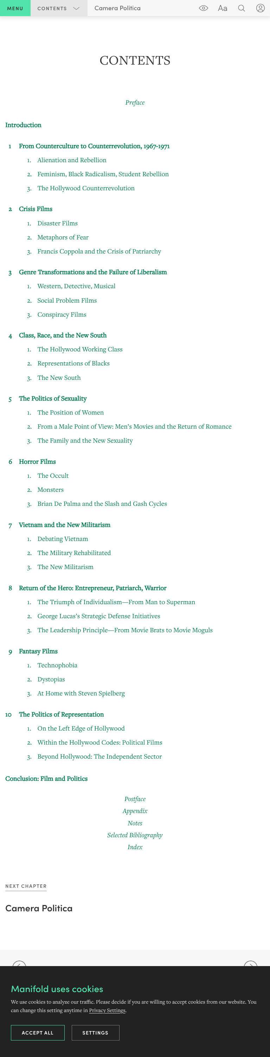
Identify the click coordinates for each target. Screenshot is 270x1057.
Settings (96, 1032)
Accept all (38, 1032)
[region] (135, 451)
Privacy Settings (107, 1010)
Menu (15, 8)
